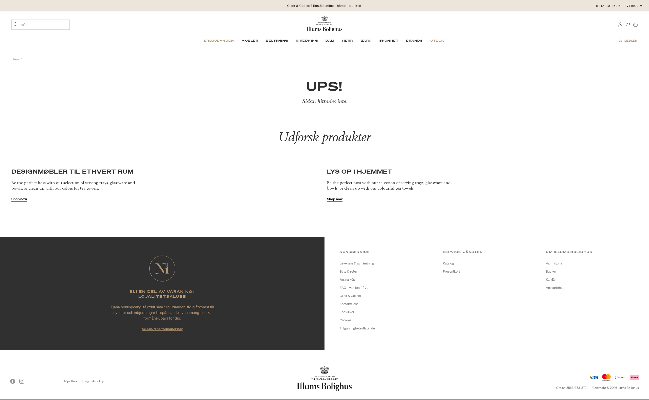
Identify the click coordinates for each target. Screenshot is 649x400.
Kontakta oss (349, 304)
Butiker (551, 271)
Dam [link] (330, 41)
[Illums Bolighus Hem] (324, 23)
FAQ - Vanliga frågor (355, 288)
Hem (15, 59)
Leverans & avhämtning (357, 263)
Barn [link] (366, 41)
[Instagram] (21, 381)
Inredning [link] (307, 41)
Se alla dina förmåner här (162, 328)
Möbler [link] (250, 41)
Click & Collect (350, 296)
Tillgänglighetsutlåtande (357, 328)
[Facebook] (12, 381)
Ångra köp (347, 279)
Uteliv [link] (437, 41)
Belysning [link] (277, 41)
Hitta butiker (607, 6)
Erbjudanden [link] (219, 41)
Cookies (345, 320)
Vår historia (554, 263)
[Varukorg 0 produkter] (635, 24)
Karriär (551, 279)
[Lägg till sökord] (16, 25)
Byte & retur (348, 271)
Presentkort (451, 271)
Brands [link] (414, 41)
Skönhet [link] (389, 41)
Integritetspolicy (93, 381)
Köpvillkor (347, 312)
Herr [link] (347, 41)
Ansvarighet (555, 288)
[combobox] (40, 25)
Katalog (448, 263)
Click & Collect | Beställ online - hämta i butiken (324, 6)
